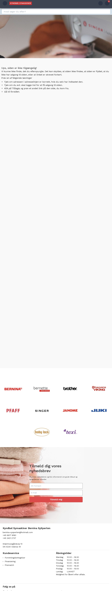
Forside (9, 17)
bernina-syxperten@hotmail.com (18, 532)
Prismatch (9, 565)
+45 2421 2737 (9, 538)
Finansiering (10, 561)
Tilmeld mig (56, 499)
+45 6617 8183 (9, 535)
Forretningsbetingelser (15, 558)
